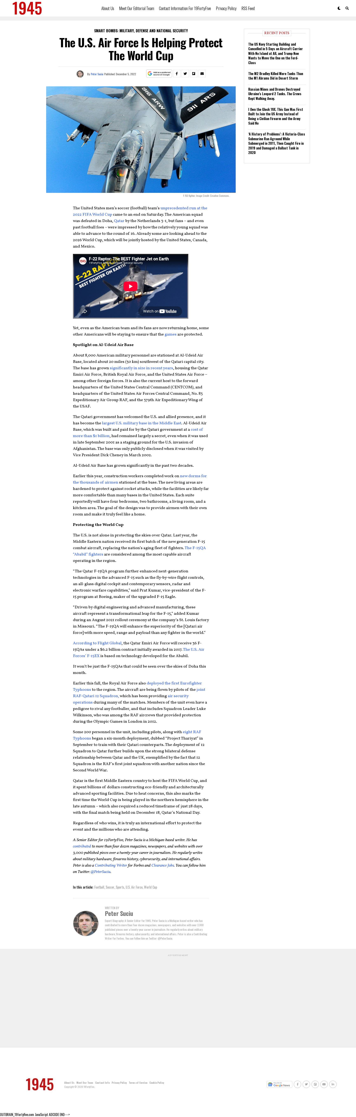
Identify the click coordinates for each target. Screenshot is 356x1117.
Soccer (110, 887)
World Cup (150, 887)
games (171, 334)
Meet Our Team (84, 1082)
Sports (120, 887)
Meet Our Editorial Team (136, 8)
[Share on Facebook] (176, 73)
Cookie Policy (156, 1082)
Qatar (119, 221)
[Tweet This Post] (185, 73)
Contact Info (102, 1082)
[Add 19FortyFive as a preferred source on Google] (159, 73)
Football (99, 887)
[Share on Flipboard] (193, 73)
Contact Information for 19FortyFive (185, 8)
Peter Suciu (97, 74)
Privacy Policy (226, 8)
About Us (107, 8)
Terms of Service (138, 1082)
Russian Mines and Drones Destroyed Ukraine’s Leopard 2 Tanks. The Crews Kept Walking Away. (274, 94)
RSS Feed (248, 8)
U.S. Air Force (134, 887)
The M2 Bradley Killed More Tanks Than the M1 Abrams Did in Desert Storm (275, 76)
